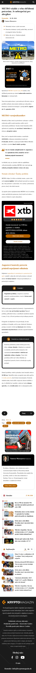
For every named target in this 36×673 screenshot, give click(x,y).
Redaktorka (28, 458)
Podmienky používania (11, 624)
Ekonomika (5, 18)
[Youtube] (23, 657)
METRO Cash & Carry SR (15, 90)
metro (8, 423)
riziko (28, 423)
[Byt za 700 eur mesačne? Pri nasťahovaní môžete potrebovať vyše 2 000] (8, 505)
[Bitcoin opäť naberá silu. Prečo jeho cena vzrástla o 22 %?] (8, 541)
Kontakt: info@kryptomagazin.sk (18, 669)
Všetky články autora (10, 485)
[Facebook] (12, 657)
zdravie (5, 426)
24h (28, 549)
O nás (18, 663)
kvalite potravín (7, 378)
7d (31, 549)
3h (25, 549)
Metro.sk (8, 420)
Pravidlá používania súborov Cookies (18, 626)
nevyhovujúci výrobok (18, 423)
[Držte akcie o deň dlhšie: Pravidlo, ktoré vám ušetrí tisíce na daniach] (8, 523)
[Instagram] (17, 657)
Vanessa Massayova (10, 21)
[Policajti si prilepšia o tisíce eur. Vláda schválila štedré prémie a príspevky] (4, 413)
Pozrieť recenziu (18, 241)
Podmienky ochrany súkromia (18, 621)
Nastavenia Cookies (26, 624)
